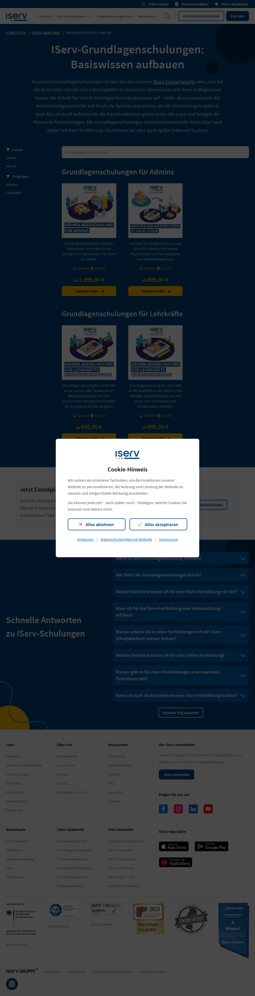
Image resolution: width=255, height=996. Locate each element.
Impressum (168, 539)
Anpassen (85, 539)
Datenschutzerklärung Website (126, 539)
